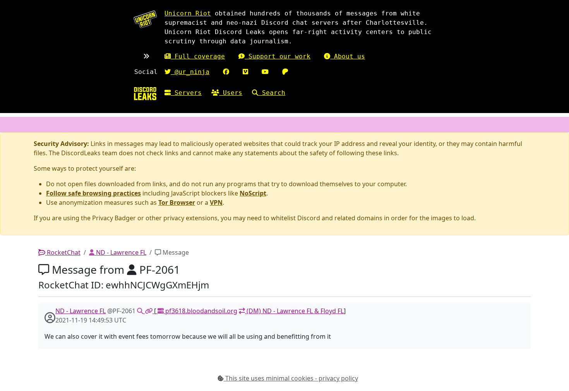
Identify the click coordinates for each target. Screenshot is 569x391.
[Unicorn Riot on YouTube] (265, 71)
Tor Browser (176, 202)
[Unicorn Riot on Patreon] (285, 71)
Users (230, 92)
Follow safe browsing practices (93, 193)
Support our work (277, 56)
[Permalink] (149, 311)
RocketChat (63, 252)
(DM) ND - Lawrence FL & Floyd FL (294, 311)
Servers (186, 92)
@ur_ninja (190, 71)
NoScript (253, 193)
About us (347, 56)
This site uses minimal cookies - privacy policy (291, 378)
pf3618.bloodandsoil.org (200, 311)
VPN (216, 202)
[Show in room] (141, 311)
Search (271, 92)
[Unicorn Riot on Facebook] (226, 71)
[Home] (145, 93)
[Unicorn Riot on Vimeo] (245, 71)
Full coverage (198, 56)
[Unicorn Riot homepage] (145, 19)
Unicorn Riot (188, 13)
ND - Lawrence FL (120, 252)
